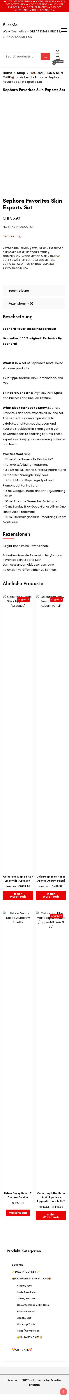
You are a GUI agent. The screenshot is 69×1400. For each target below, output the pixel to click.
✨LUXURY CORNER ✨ (26, 1272)
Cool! (55, 6)
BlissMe (10, 24)
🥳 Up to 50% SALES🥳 (30, 1337)
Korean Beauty (26, 1311)
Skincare (37, 264)
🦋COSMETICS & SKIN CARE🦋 (41, 256)
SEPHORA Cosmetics (40, 260)
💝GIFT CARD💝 (22, 1350)
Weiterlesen (18, 1213)
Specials (17, 1265)
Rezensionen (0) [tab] (20, 303)
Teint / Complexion (28, 1330)
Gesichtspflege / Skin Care (33, 1305)
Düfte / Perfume (26, 1298)
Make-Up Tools (28, 252)
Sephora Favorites (16, 264)
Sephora (9, 268)
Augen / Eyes (29, 248)
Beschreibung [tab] (18, 291)
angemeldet (26, 564)
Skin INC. (22, 268)
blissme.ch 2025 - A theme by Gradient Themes (35, 1382)
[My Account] (57, 51)
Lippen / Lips (24, 1317)
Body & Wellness (26, 1292)
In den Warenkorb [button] (18, 895)
